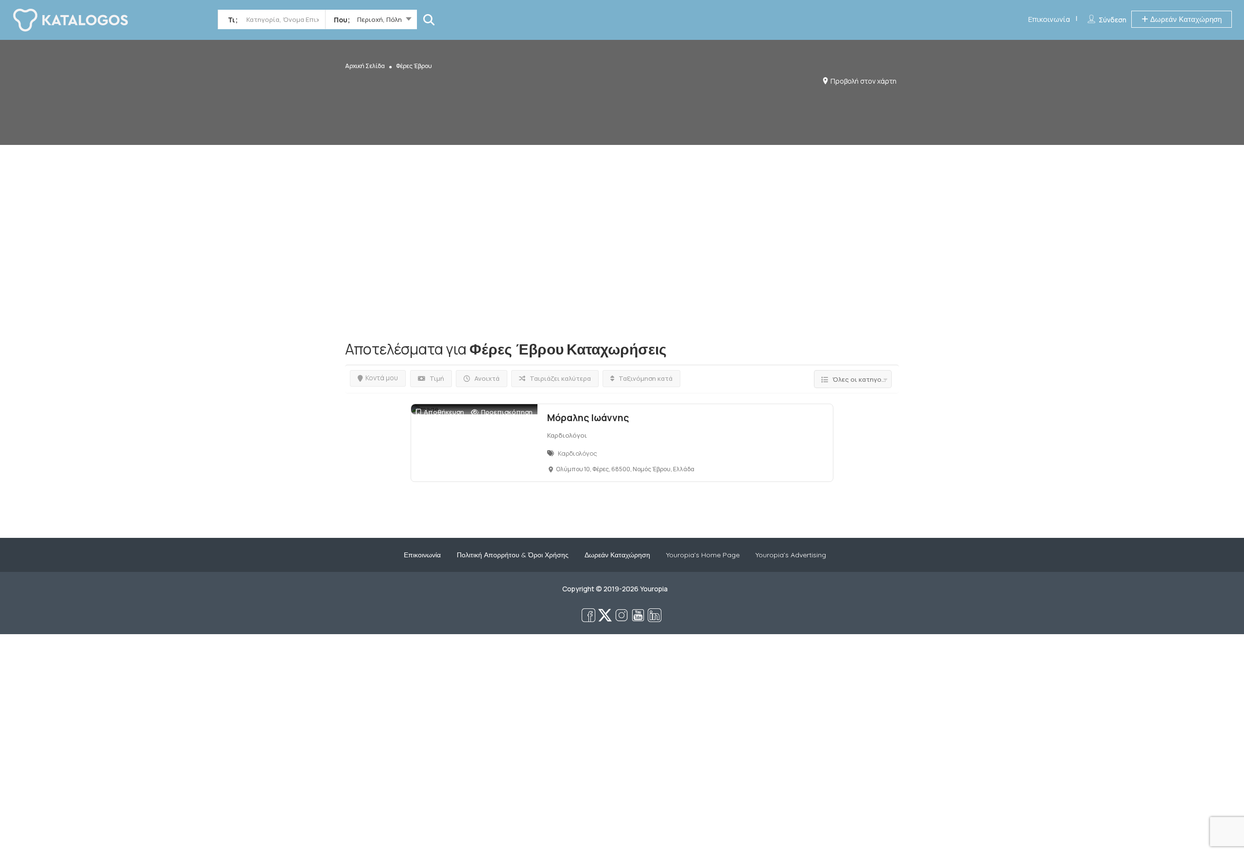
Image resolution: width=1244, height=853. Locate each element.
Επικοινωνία (1049, 19)
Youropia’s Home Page (703, 555)
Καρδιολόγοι (567, 435)
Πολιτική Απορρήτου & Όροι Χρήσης (513, 555)
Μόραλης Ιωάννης (588, 417)
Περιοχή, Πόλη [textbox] (379, 19)
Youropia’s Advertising (791, 555)
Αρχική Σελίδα (365, 66)
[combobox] (371, 21)
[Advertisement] (622, 213)
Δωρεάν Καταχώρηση (1185, 19)
